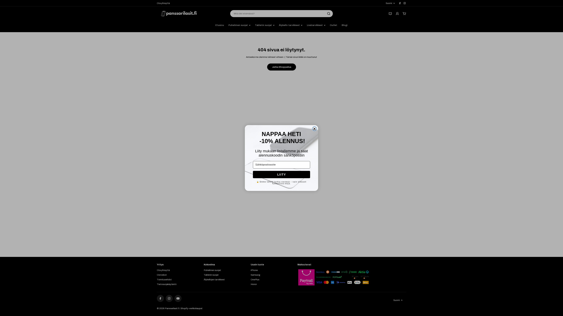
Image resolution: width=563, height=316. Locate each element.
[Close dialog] (314, 129)
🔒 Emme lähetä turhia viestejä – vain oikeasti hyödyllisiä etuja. (281, 183)
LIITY (281, 174)
